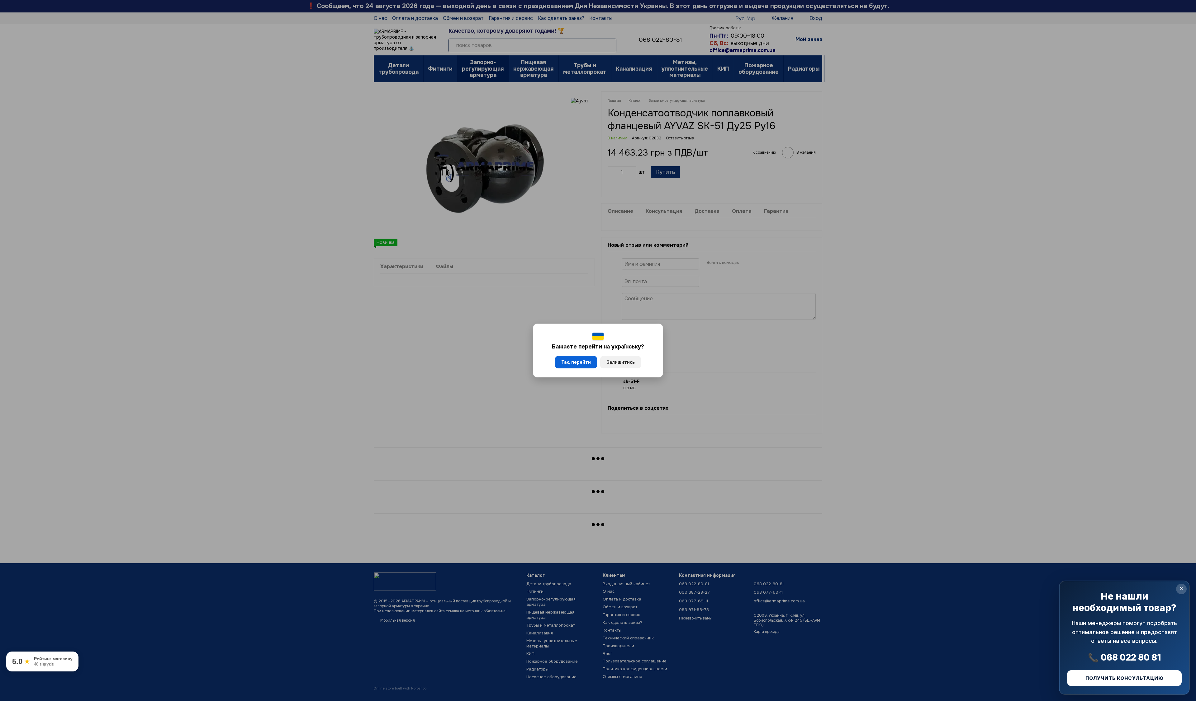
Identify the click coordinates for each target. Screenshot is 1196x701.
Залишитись (620, 362)
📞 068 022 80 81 (1124, 657)
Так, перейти (576, 362)
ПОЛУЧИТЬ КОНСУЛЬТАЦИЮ (1124, 678)
